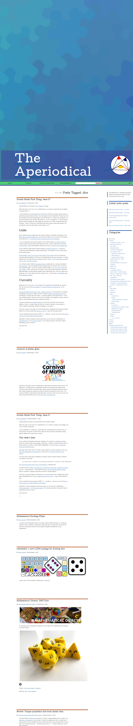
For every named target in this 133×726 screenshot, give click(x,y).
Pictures (111, 320)
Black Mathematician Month (120, 299)
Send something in (65, 183)
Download (38, 688)
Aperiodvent (113, 288)
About (10, 183)
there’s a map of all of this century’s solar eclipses (41, 255)
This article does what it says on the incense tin (33, 464)
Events (113, 298)
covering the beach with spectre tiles (51, 287)
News (111, 294)
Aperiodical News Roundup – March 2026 (119, 225)
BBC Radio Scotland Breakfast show (28, 237)
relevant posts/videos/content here (57, 294)
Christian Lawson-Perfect (25, 715)
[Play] (20, 685)
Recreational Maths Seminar (117, 279)
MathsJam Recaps (116, 270)
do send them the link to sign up (44, 476)
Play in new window (29, 688)
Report (111, 323)
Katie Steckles (22, 352)
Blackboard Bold (114, 248)
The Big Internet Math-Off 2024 (118, 331)
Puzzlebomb (113, 277)
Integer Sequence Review (117, 257)
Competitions (114, 296)
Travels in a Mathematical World (118, 285)
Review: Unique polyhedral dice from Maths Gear (40, 711)
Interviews (112, 292)
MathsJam (37, 214)
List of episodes (32, 691)
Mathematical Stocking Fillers (31, 516)
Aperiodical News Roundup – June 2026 (119, 212)
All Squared (114, 305)
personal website (39, 488)
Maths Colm (113, 266)
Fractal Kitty (29, 294)
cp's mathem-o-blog (115, 251)
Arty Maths (113, 246)
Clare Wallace (36, 287)
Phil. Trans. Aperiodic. (116, 275)
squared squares (23, 266)
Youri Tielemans (39, 206)
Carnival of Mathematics (47, 183)
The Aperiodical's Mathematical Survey (120, 281)
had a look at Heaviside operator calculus (54, 469)
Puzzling (111, 321)
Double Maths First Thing (117, 259)
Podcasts (28, 183)
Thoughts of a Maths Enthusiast (118, 283)
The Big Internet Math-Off (116, 325)
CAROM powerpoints (51, 248)
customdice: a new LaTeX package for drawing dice (41, 548)
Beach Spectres (115, 255)
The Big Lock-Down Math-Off (118, 333)
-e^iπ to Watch (115, 318)
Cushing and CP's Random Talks (120, 307)
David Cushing (38, 715)
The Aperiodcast (115, 312)
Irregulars (112, 264)
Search (98, 183)
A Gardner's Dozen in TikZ (117, 242)
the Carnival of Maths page (48, 395)
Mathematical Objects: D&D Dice (33, 600)
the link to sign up (41, 311)
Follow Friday (113, 261)
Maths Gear (33, 718)
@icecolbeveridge (23, 321)
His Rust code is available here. (59, 245)
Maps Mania (24, 255)
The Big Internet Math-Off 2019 (118, 329)
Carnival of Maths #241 (28, 349)
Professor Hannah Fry (37, 302)
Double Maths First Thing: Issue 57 (33, 199)
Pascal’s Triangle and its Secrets (118, 274)
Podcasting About (116, 310)
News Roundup (115, 301)
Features (112, 290)
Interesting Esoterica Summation (118, 263)
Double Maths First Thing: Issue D (33, 415)
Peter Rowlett (22, 552)
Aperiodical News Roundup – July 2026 (119, 209)
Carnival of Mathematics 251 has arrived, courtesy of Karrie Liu (35, 292)
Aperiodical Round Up (116, 244)
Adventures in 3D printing (118, 253)
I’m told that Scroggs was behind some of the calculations (44, 239)
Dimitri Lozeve (61, 242)
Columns (111, 240)
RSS (130, 183)
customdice (47, 580)
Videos (112, 316)
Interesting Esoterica (41, 264)
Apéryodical (112, 239)
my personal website (36, 321)
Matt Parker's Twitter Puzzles (118, 272)
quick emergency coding (25, 245)
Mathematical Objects (117, 309)
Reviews (112, 314)
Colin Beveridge (22, 203)
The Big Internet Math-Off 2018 (118, 327)
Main (110, 286)
